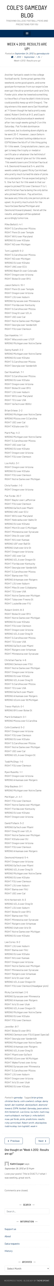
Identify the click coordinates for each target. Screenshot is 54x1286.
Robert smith (28, 1122)
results (41, 1119)
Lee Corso (24, 1111)
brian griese (37, 1097)
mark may (44, 1111)
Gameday (31, 1108)
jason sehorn (43, 1108)
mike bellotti (38, 1115)
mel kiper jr (26, 1115)
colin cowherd (26, 1101)
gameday (18, 1097)
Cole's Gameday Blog (27, 11)
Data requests (12, 1243)
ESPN (15, 1108)
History (9, 1250)
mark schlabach (12, 1115)
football (22, 1108)
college (37, 1101)
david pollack (31, 1104)
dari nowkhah (17, 1104)
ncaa (7, 1119)
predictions (31, 1119)
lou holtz (34, 1111)
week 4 (33, 1126)
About (8, 1236)
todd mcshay (11, 1126)
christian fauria (12, 1101)
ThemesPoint (43, 1280)
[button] (27, 33)
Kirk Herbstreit (12, 1111)
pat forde (14, 1119)
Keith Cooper (17, 1163)
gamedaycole (42, 53)
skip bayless (40, 1122)
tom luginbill (23, 1126)
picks (22, 1119)
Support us (10, 1228)
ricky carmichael (13, 1122)
